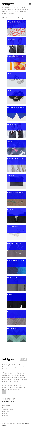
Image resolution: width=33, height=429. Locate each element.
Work (4, 18)
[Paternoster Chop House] (16, 205)
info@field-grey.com (9, 401)
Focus (9, 18)
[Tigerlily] (16, 154)
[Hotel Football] (16, 341)
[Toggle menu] (30, 4)
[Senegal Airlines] (16, 239)
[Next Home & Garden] (16, 256)
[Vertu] (16, 86)
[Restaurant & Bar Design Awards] (16, 171)
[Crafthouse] (16, 52)
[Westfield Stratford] (16, 35)
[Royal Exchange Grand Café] (16, 120)
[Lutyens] (16, 307)
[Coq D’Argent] (16, 137)
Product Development (19, 18)
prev (5, 344)
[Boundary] (16, 222)
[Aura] (16, 324)
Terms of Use (20, 423)
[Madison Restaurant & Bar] (16, 273)
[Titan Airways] (16, 188)
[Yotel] (16, 103)
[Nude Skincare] (16, 290)
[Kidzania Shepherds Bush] (16, 69)
